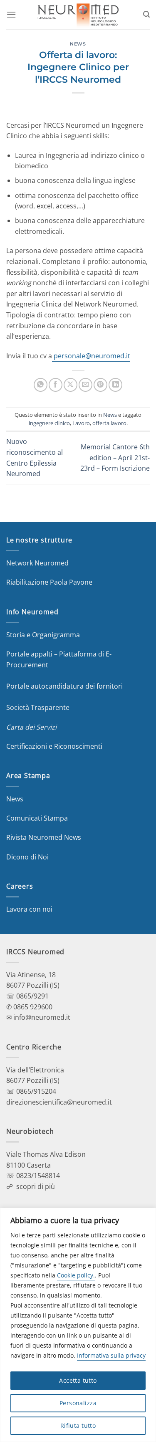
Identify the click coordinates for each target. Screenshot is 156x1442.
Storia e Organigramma (43, 634)
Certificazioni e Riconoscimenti (54, 746)
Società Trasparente (37, 707)
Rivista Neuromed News (43, 837)
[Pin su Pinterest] (100, 385)
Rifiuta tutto (78, 1425)
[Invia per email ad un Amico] (85, 385)
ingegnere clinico (49, 423)
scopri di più (35, 1186)
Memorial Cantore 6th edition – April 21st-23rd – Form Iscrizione (115, 457)
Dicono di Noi (27, 857)
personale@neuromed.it (91, 355)
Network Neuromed (37, 563)
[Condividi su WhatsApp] (40, 385)
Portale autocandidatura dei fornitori (64, 686)
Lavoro (81, 423)
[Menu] (11, 14)
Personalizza (78, 1403)
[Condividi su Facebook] (55, 385)
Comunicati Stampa (37, 818)
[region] (78, 1325)
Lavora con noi (29, 909)
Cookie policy (75, 1275)
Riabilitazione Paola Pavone (49, 582)
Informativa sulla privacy (111, 1355)
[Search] (146, 14)
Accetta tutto (78, 1380)
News (78, 44)
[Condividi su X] (70, 385)
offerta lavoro (109, 423)
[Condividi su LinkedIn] (115, 385)
